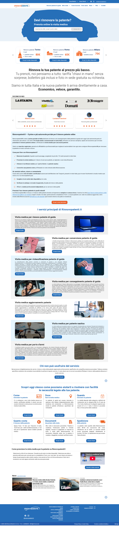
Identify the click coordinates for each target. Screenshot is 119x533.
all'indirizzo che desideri (37, 196)
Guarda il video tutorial (92, 467)
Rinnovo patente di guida (54, 5)
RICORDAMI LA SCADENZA (72, 511)
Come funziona (75, 5)
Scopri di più (20, 230)
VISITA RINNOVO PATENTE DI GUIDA (56, 507)
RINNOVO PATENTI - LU (89, 508)
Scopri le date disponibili (30, 60)
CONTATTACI (76, 508)
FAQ (96, 5)
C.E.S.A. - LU (92, 506)
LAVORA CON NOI (75, 506)
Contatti (103, 5)
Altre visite (65, 5)
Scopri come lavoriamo (59, 202)
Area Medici (72, 1)
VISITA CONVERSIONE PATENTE (57, 519)
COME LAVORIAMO (74, 509)
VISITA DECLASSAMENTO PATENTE (57, 513)
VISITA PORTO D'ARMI (57, 515)
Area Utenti (82, 1)
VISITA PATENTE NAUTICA (56, 517)
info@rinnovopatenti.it (101, 1)
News (90, 5)
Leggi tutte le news (21, 476)
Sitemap (116, 524)
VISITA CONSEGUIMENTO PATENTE (57, 510)
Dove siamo (84, 5)
